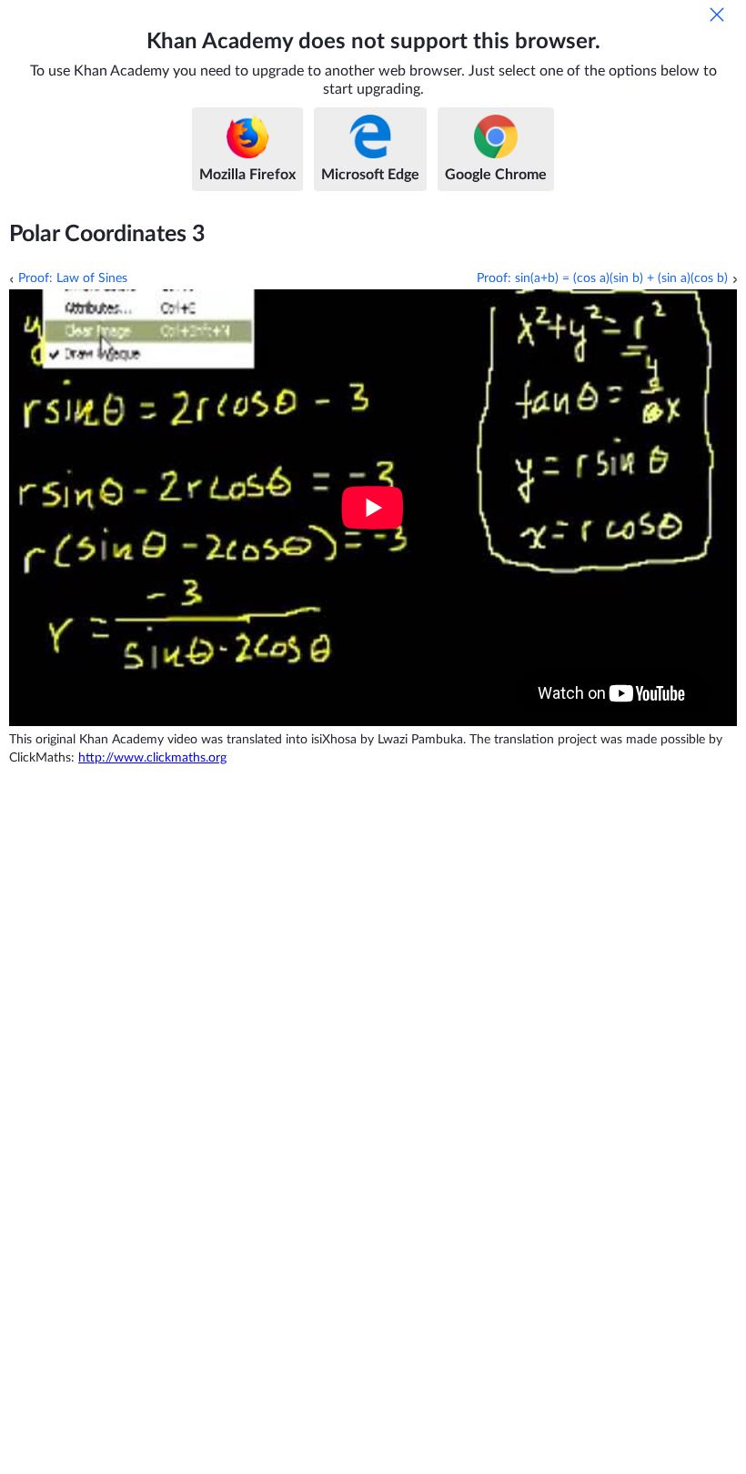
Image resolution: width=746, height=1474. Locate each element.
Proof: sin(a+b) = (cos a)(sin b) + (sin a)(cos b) (602, 278)
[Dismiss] (716, 14)
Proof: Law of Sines (72, 278)
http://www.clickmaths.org (152, 758)
